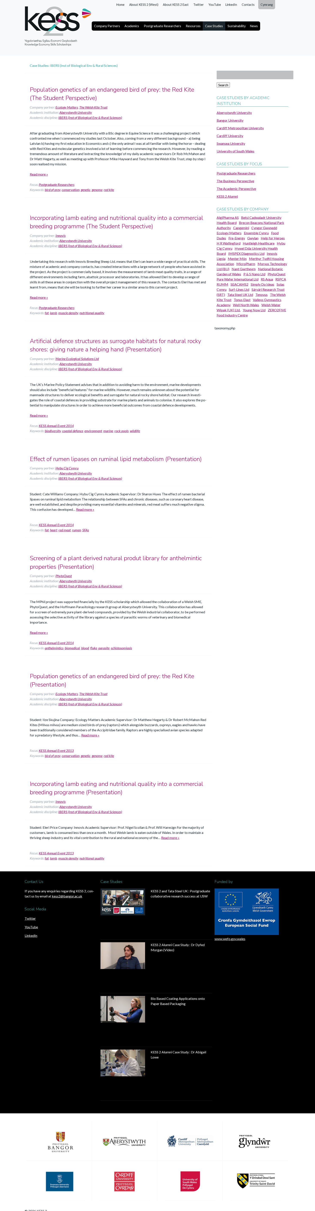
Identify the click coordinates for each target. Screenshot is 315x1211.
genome (97, 190)
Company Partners (107, 26)
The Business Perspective (235, 181)
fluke (93, 648)
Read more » (39, 174)
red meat (64, 530)
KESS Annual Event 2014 (56, 426)
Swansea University (231, 143)
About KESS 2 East (176, 4)
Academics (131, 26)
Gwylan (252, 238)
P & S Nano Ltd (254, 274)
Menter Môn (237, 259)
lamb (53, 313)
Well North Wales (246, 305)
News (254, 26)
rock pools (121, 431)
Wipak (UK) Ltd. (228, 310)
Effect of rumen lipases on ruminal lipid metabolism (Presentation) (116, 459)
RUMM (222, 284)
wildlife (135, 431)
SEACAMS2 (239, 284)
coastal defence (72, 431)
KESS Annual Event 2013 (56, 750)
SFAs (85, 530)
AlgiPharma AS (228, 217)
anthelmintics (54, 648)
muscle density (68, 313)
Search (223, 85)
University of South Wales (235, 151)
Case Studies (214, 26)
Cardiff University (230, 136)
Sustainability (237, 26)
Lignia (221, 259)
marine (108, 431)
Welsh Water (270, 305)
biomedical (72, 648)
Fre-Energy (236, 238)
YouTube (214, 4)
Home (120, 4)
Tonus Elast (242, 300)
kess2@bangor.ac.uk (67, 896)
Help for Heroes (273, 238)
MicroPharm (245, 264)
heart (53, 530)
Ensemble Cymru (256, 233)
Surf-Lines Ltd (239, 289)
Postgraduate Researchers (162, 26)
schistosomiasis (121, 648)
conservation (71, 190)
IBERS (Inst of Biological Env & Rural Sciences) (90, 117)
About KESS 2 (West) (143, 4)
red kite (109, 190)
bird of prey (52, 190)
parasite (104, 648)
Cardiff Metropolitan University (240, 128)
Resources (193, 26)
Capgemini (241, 228)
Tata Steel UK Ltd (240, 295)
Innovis (61, 235)
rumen (76, 530)
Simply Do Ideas (262, 284)
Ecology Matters (67, 107)
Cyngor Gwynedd (264, 228)
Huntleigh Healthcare (258, 243)
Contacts (248, 4)
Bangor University (230, 120)
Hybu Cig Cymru (67, 468)
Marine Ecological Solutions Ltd (77, 359)
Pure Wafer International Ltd (237, 279)
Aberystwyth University (75, 112)
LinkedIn (231, 4)
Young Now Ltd (254, 310)
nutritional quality (92, 313)
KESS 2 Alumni (227, 196)
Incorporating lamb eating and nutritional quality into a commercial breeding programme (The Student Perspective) (116, 222)
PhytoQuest (64, 576)
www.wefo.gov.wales (229, 939)
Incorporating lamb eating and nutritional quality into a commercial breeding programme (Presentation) (116, 788)
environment (93, 431)
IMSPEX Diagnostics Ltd (246, 253)
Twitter (198, 4)
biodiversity (53, 431)
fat (47, 313)
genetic (85, 190)
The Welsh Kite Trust (93, 107)
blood (85, 648)
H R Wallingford (228, 243)
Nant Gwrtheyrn (244, 269)
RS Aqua (267, 279)
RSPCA (280, 279)
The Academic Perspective (236, 189)
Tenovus (261, 295)
